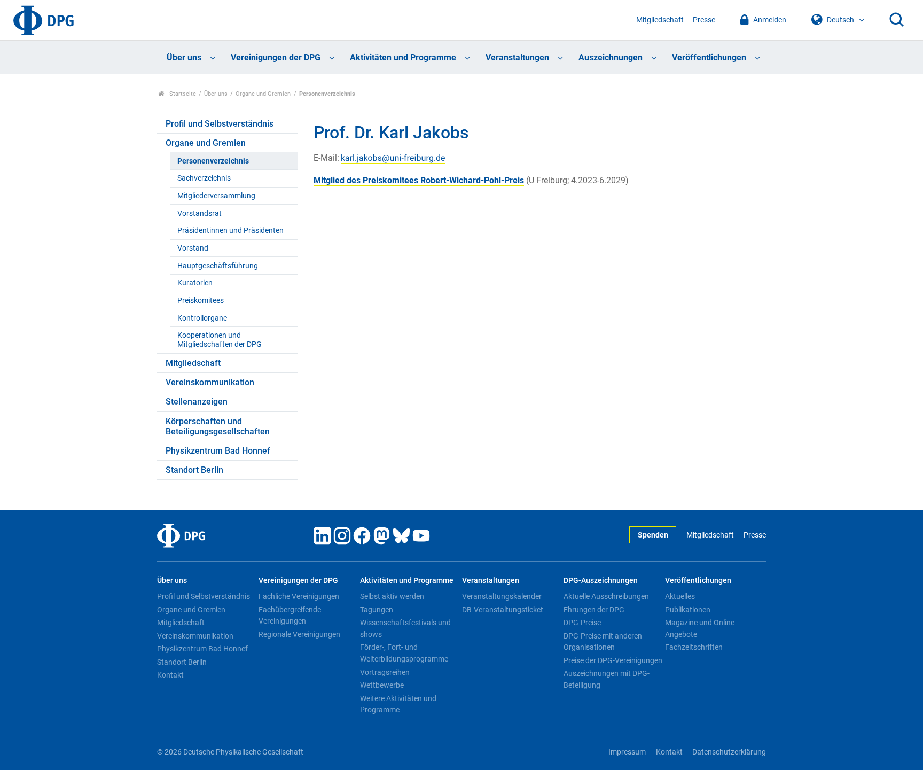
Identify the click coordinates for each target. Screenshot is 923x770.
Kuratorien (195, 282)
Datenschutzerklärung (729, 752)
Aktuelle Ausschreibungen (606, 596)
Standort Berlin (194, 470)
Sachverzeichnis (204, 178)
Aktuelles (680, 596)
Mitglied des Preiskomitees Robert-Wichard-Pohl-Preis (419, 180)
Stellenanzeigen (197, 401)
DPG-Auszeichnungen (601, 580)
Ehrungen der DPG (594, 609)
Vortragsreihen (385, 672)
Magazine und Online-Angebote (701, 628)
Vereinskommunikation (210, 382)
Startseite (182, 93)
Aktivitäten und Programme (403, 57)
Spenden (653, 535)
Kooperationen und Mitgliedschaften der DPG (219, 340)
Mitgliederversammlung (216, 195)
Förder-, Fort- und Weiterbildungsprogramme (404, 653)
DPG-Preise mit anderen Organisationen (603, 642)
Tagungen (376, 609)
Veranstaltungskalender (502, 596)
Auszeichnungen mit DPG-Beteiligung (607, 679)
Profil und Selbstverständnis (219, 124)
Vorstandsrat (199, 213)
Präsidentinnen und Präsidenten (230, 230)
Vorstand (192, 248)
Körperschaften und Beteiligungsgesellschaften (218, 426)
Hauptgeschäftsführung (217, 265)
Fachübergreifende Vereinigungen (290, 615)
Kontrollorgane (202, 318)
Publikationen (687, 609)
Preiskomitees (200, 300)
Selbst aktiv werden (392, 596)
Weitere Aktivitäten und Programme (398, 704)
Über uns (184, 57)
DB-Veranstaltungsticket (502, 609)
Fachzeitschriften (694, 647)
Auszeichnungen (610, 57)
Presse (704, 20)
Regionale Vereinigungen (299, 634)
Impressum (627, 752)
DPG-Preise (582, 622)
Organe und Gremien (263, 93)
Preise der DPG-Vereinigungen (613, 660)
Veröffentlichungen (709, 57)
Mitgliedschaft (660, 20)
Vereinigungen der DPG (275, 57)
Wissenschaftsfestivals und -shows (407, 628)
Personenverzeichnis (213, 161)
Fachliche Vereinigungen (299, 596)
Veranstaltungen (517, 57)
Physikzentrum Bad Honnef (218, 451)
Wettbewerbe (382, 685)
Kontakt (170, 675)
